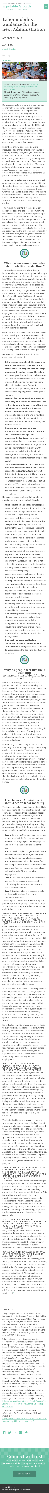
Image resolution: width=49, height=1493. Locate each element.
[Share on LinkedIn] (15, 1432)
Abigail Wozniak (9, 49)
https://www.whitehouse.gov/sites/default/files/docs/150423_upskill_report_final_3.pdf (24, 1420)
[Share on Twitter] (9, 1432)
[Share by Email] (20, 1432)
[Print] (26, 1432)
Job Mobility (8, 60)
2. (3, 1339)
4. (3, 1390)
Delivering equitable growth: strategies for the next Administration (21, 87)
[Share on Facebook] (4, 1432)
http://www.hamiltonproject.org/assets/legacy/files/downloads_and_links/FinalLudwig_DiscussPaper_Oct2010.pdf (24, 1404)
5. (3, 1410)
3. (3, 1378)
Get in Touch (24, 1474)
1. (3, 1313)
